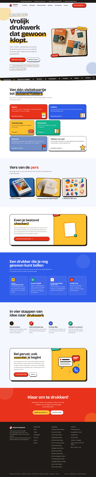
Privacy (57, 473)
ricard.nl (66, 473)
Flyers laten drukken (56, 432)
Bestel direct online (17, 59)
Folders (35, 432)
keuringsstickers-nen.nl (76, 432)
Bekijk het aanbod (33, 59)
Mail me (33, 374)
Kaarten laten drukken (57, 451)
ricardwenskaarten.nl (81, 473)
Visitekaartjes (37, 435)
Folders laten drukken (57, 435)
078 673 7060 (74, 437)
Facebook (73, 440)
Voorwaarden (58, 5)
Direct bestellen (78, 5)
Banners (35, 443)
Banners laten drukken (57, 467)
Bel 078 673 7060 (21, 374)
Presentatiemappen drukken (58, 459)
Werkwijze (32, 5)
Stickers (35, 440)
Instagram (78, 440)
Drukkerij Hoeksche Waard (58, 429)
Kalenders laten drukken (57, 453)
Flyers (35, 429)
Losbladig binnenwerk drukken (59, 461)
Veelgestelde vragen (43, 473)
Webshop (50, 5)
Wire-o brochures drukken (58, 443)
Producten (24, 5)
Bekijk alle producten (40, 412)
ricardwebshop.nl (25, 439)
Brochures (36, 437)
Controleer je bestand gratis (23, 239)
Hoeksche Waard (41, 5)
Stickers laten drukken (57, 464)
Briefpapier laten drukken (58, 448)
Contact (66, 5)
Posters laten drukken (57, 445)
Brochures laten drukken (57, 440)
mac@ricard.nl (74, 435)
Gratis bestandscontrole (26, 1)
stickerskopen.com (75, 429)
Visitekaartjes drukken (57, 437)
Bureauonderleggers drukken (58, 456)
